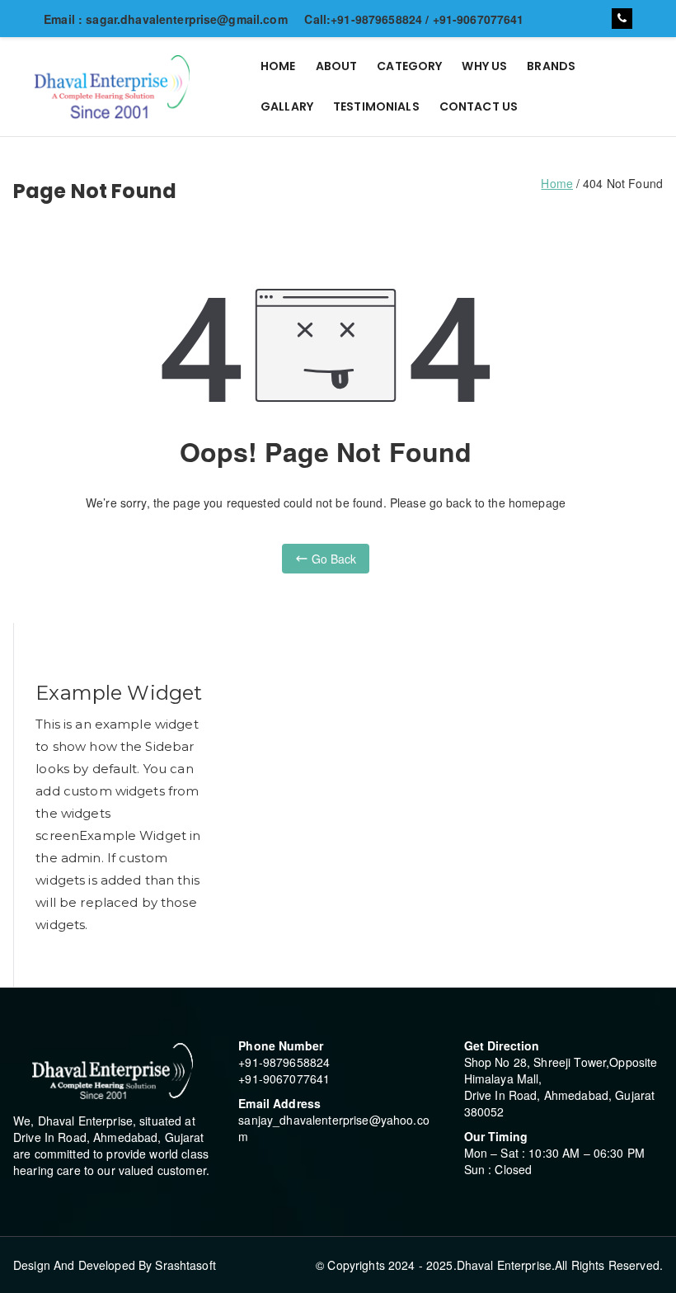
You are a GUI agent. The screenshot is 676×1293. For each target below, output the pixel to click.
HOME (278, 66)
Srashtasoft (185, 1265)
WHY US (484, 66)
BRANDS (551, 66)
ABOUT (337, 66)
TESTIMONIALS (376, 106)
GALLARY (287, 106)
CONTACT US (478, 106)
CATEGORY (409, 66)
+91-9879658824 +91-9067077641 (284, 1070)
